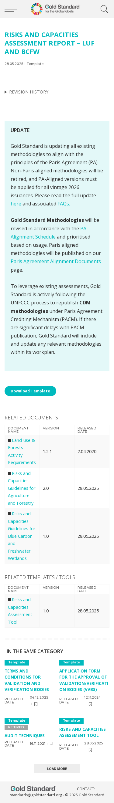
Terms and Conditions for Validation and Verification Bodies (27, 680)
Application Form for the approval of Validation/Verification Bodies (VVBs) (83, 680)
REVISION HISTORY (28, 92)
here (16, 203)
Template (35, 64)
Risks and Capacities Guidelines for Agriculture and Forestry (21, 488)
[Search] (103, 9)
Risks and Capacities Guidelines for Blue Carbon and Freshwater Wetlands (21, 536)
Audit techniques (25, 735)
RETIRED (16, 727)
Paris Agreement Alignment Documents (56, 261)
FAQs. (63, 203)
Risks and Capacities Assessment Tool (82, 732)
